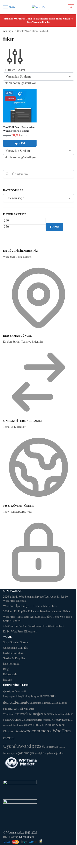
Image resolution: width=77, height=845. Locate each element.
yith (57, 747)
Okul (21, 720)
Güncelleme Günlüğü (15, 647)
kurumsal (20, 714)
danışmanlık (37, 696)
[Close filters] (4, 246)
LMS (30, 714)
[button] (70, 7)
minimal (48, 714)
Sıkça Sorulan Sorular (16, 642)
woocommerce (38, 730)
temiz (19, 731)
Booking (26, 696)
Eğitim (59, 703)
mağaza (38, 714)
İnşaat (36, 753)
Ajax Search (15, 691)
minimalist (58, 714)
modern (13, 719)
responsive (49, 719)
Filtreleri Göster (15, 70)
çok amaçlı (25, 753)
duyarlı (48, 696)
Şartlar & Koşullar (14, 658)
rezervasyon (61, 719)
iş (22, 708)
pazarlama (29, 719)
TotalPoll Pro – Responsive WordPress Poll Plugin (18, 129)
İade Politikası (11, 663)
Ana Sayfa (8, 31)
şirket (60, 753)
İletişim (7, 679)
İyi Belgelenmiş (48, 753)
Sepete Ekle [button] (20, 143)
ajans (6, 691)
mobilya (67, 714)
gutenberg (16, 709)
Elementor (21, 702)
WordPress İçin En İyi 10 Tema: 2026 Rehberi (30, 606)
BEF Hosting (10, 836)
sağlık (24, 725)
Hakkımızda (10, 674)
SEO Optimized (38, 725)
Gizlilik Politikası (13, 653)
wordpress (31, 745)
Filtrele (54, 226)
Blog (6, 669)
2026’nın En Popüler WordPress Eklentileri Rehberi (33, 626)
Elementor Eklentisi (40, 702)
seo (29, 724)
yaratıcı (49, 747)
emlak (53, 703)
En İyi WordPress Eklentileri (20, 631)
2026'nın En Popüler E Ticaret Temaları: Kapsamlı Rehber (37, 611)
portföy (39, 719)
